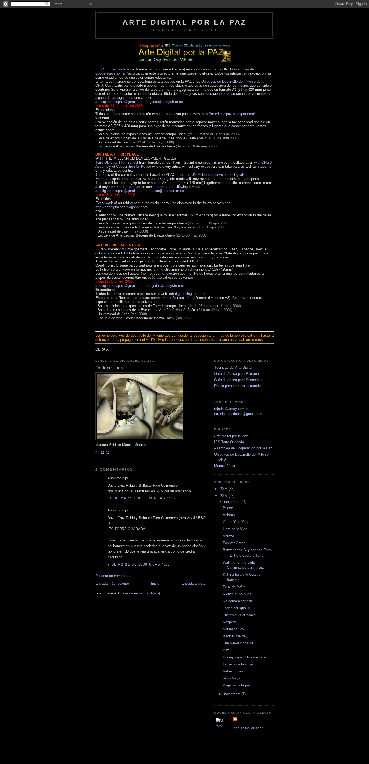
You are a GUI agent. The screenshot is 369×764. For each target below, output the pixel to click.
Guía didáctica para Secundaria (238, 380)
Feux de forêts (234, 587)
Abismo (229, 515)
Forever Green (234, 543)
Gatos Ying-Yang (236, 522)
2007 (224, 496)
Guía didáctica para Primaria (236, 374)
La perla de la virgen (238, 664)
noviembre (232, 694)
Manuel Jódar (224, 466)
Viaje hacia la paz (237, 685)
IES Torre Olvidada (114, 69)
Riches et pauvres (237, 594)
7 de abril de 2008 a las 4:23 (139, 564)
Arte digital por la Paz (231, 436)
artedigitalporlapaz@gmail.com (119, 102)
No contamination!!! (238, 601)
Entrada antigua (194, 583)
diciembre (232, 502)
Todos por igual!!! (236, 608)
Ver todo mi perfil (250, 728)
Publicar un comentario (113, 576)
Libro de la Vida (235, 529)
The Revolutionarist (238, 643)
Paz (226, 650)
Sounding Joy (233, 629)
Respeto (229, 622)
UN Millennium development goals (218, 175)
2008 (224, 489)
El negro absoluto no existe (244, 657)
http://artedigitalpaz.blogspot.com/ (228, 114)
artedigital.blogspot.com (187, 294)
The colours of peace (239, 615)
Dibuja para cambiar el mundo (237, 386)
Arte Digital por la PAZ (185, 22)
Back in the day (235, 636)
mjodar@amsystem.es (165, 102)
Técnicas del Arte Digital (233, 367)
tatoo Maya (231, 678)
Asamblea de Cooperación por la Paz (243, 448)
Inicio (155, 583)
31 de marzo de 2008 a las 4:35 (141, 498)
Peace (228, 508)
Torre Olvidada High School (117, 162)
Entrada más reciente (112, 583)
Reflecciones (233, 671)
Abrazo (228, 536)
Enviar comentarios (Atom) (139, 593)
